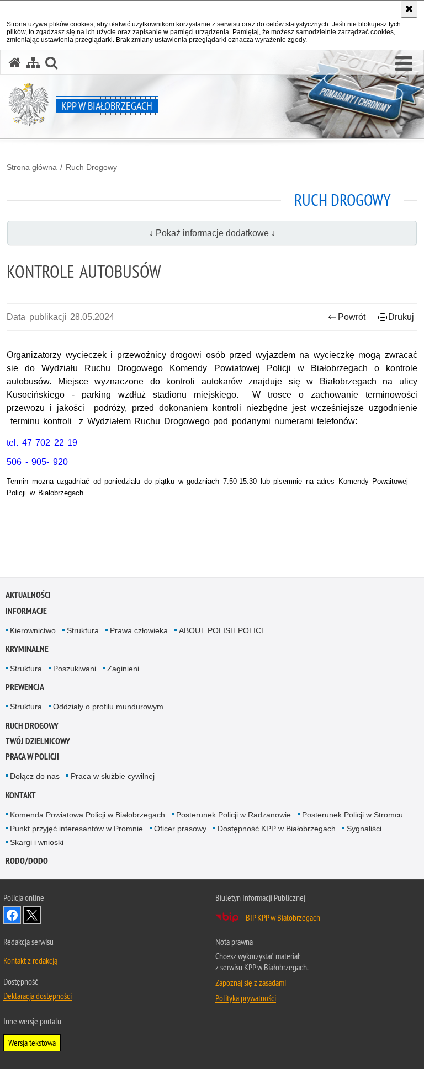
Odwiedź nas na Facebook (12, 915)
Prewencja (25, 687)
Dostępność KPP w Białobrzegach (277, 828)
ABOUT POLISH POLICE (222, 630)
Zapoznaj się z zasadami (250, 982)
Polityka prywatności (245, 997)
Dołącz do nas (35, 776)
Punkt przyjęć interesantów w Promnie (76, 828)
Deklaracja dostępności (37, 995)
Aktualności (28, 595)
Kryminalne (27, 649)
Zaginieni (123, 668)
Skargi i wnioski (36, 842)
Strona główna (32, 167)
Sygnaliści (364, 828)
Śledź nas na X (32, 915)
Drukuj (401, 317)
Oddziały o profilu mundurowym (108, 706)
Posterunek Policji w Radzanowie (233, 814)
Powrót (351, 317)
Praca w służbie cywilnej (113, 776)
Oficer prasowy (180, 828)
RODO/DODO (27, 861)
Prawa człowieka (139, 630)
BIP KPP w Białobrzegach (283, 917)
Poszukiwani (74, 668)
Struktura (83, 630)
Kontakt (21, 795)
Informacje (26, 611)
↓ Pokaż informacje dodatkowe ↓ (212, 233)
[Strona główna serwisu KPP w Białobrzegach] (15, 63)
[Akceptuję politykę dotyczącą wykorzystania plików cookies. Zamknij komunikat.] (409, 9)
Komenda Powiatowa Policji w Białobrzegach (87, 814)
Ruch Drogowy (91, 167)
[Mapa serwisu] (33, 63)
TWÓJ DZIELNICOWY (38, 741)
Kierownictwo (33, 630)
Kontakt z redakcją (30, 960)
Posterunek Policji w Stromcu (352, 814)
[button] (403, 64)
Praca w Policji (32, 756)
